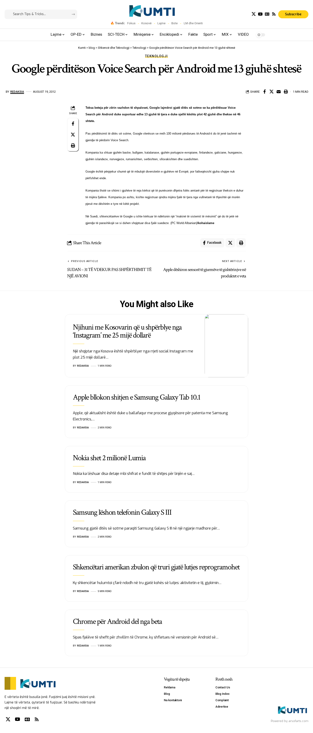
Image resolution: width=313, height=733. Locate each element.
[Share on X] (271, 91)
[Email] (278, 91)
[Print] (286, 91)
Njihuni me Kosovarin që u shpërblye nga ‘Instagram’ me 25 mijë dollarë (127, 331)
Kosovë (146, 23)
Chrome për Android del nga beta (117, 622)
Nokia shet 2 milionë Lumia (109, 458)
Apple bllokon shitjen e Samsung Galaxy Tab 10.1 (136, 397)
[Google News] (267, 14)
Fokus (131, 23)
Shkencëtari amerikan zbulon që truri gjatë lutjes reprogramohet (156, 567)
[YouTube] (260, 14)
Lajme (161, 23)
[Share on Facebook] (264, 91)
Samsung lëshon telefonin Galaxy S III (122, 512)
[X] (253, 14)
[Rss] (274, 14)
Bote (174, 23)
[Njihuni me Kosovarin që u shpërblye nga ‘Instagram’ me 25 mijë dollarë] (226, 345)
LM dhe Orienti (193, 23)
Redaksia (17, 91)
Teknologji (156, 56)
